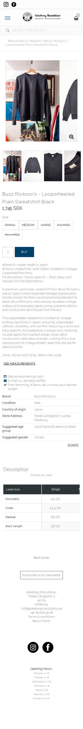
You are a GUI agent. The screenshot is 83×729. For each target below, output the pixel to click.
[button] (71, 136)
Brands (14, 40)
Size (5, 217)
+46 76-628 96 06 (41, 612)
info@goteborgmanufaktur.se (41, 608)
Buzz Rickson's (32, 40)
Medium (28, 225)
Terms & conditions (41, 616)
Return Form (42, 621)
